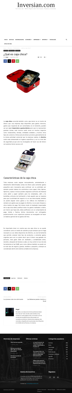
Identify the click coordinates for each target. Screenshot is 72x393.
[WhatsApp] (17, 61)
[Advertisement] (36, 24)
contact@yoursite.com (32, 383)
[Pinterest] (13, 61)
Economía (28, 39)
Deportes (44, 39)
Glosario (10, 48)
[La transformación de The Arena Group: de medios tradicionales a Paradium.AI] (29, 344)
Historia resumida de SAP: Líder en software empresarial (16, 350)
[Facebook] (5, 61)
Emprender (36, 39)
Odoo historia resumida (16, 342)
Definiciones (17, 48)
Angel (7, 57)
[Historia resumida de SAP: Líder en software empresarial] (6, 350)
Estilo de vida (8, 43)
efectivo (26, 278)
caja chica (13, 278)
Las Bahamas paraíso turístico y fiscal (36, 300)
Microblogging (19, 39)
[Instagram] (53, 377)
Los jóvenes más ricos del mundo (13, 299)
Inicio (6, 39)
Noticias (11, 39)
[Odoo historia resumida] (6, 344)
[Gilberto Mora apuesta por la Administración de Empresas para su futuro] (29, 362)
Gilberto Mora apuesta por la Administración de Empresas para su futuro (39, 362)
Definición (19, 278)
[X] (9, 61)
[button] (66, 39)
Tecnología (53, 39)
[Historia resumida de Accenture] (6, 357)
